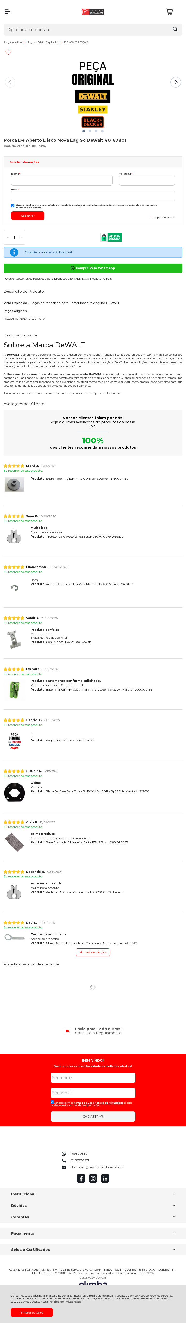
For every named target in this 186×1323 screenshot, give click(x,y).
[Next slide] (175, 82)
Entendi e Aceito (32, 1312)
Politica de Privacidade (109, 1102)
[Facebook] (81, 1181)
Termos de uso (83, 1102)
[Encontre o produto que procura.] (175, 30)
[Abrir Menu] (7, 11)
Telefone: (126, 173)
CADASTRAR (93, 1116)
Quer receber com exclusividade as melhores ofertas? (93, 1066)
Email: (15, 189)
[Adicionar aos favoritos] (8, 52)
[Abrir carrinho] (173, 12)
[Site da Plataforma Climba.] (93, 1283)
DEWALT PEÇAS (76, 42)
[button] (83, 131)
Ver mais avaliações (93, 952)
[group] (93, 1031)
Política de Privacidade (65, 1301)
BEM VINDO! (93, 1060)
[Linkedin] (105, 1181)
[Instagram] (93, 1181)
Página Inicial (13, 42)
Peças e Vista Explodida (43, 42)
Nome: (16, 173)
